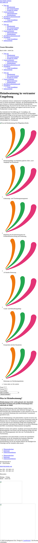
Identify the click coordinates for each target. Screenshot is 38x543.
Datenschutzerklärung (10, 452)
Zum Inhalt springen (5, 1)
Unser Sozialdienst (12, 20)
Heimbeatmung (11, 15)
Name (2, 387)
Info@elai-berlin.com (6, 466)
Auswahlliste (3, 391)
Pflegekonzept (11, 7)
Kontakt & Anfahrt (12, 10)
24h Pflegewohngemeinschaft (12, 16)
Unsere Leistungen (9, 12)
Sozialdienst (7, 18)
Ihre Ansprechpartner (13, 8)
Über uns (6, 5)
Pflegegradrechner (12, 13)
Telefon (2, 389)
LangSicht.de (26, 540)
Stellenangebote (8, 21)
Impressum (7, 451)
